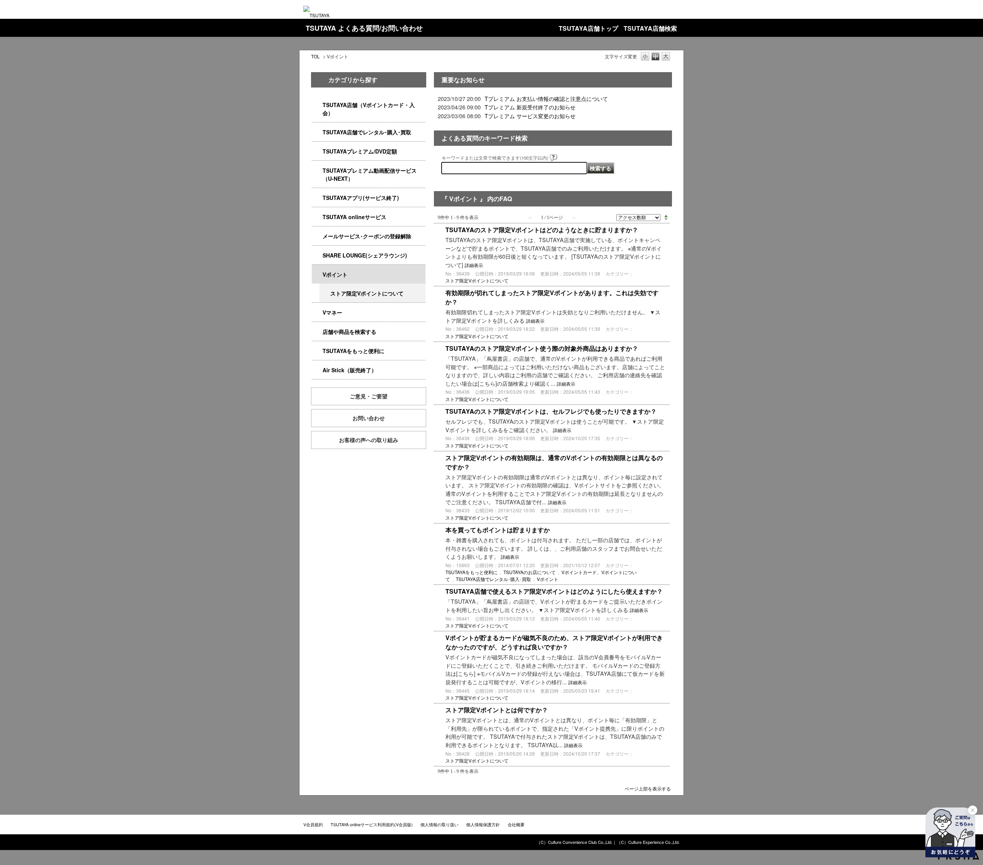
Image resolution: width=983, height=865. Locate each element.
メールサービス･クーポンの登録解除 (367, 236)
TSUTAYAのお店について (529, 572)
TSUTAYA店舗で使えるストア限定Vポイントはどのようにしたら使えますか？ (554, 591)
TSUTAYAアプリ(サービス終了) (361, 197)
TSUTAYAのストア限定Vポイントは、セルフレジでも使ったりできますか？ (551, 411)
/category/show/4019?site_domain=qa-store (317, 198)
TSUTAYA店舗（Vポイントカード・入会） (369, 109)
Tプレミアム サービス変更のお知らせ (530, 115)
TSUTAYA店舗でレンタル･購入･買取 (367, 132)
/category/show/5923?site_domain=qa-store (317, 171)
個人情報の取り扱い (439, 824)
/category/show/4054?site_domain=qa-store (317, 132)
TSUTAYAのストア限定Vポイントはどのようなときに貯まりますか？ (541, 229)
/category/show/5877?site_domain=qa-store (317, 255)
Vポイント (335, 274)
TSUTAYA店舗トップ (588, 28)
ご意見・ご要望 (368, 396)
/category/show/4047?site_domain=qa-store (317, 105)
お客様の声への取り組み (368, 440)
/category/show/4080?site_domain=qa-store (317, 236)
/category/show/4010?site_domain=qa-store (317, 217)
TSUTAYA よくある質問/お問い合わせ (364, 28)
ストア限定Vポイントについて (367, 293)
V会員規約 (313, 824)
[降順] (666, 219)
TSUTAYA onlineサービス (354, 217)
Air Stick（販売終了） (350, 370)
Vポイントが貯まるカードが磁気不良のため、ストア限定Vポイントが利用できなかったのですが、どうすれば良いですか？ (554, 642)
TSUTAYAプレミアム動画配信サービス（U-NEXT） (370, 174)
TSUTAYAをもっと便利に (353, 351)
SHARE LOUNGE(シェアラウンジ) (365, 255)
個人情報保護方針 (483, 824)
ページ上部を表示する (648, 788)
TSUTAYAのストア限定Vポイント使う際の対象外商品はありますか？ (541, 348)
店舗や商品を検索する (349, 331)
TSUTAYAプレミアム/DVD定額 (360, 151)
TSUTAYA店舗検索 (650, 28)
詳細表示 (474, 265)
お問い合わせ (368, 418)
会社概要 (516, 824)
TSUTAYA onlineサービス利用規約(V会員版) (372, 824)
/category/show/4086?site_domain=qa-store (317, 332)
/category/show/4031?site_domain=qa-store (317, 151)
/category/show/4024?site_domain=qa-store (317, 351)
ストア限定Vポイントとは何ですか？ (496, 709)
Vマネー (332, 312)
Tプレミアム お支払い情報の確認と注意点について (546, 98)
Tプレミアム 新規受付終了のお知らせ (530, 107)
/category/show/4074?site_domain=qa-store (317, 275)
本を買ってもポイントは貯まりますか (497, 529)
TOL (315, 56)
